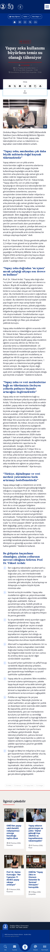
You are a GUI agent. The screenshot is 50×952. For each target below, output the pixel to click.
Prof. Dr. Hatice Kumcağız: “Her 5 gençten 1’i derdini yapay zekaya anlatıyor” (14, 878)
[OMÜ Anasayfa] (14, 22)
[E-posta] (20, 22)
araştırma (25, 42)
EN (35, 22)
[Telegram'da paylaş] (25, 86)
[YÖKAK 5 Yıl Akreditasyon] (24, 7)
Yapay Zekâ (29, 785)
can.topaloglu (25, 65)
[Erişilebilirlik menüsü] (25, 947)
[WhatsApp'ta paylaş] (20, 86)
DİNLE (25, 93)
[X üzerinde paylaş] (15, 86)
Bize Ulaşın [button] (35, 16)
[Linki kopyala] (35, 86)
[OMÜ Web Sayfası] (6, 7)
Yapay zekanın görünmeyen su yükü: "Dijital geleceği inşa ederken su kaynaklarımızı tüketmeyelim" (36, 833)
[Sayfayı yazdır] (40, 86)
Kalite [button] (25, 16)
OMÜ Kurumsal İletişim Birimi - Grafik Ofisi (17, 934)
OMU (9, 785)
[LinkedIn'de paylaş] (30, 86)
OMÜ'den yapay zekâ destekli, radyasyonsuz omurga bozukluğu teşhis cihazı (14, 832)
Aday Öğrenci (15, 16)
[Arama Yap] (30, 22)
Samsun (18, 785)
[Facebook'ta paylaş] (10, 86)
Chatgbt (40, 785)
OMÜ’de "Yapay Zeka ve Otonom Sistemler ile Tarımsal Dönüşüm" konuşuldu (36, 880)
